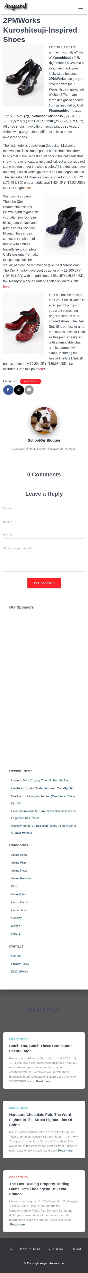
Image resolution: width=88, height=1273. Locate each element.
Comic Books (19, 902)
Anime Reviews (21, 878)
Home (10, 1249)
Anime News (19, 870)
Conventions (19, 910)
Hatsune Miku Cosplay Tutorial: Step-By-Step (40, 780)
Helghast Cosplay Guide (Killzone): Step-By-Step (42, 788)
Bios (14, 886)
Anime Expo (19, 854)
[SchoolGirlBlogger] (44, 420)
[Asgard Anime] (17, 7)
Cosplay (16, 917)
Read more (43, 1081)
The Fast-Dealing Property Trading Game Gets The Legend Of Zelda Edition (39, 1189)
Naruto (15, 933)
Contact (16, 955)
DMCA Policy (19, 971)
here (28, 188)
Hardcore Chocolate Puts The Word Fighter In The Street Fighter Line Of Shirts (40, 1120)
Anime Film (18, 862)
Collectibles (30, 381)
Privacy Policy (20, 963)
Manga (15, 925)
